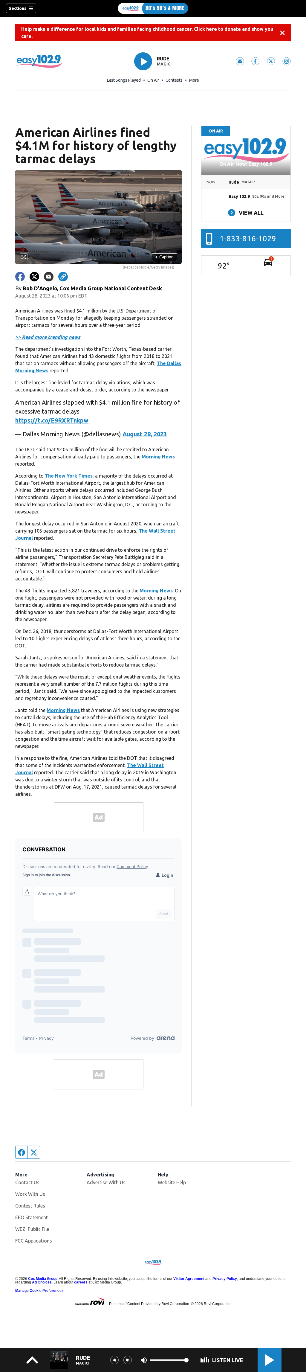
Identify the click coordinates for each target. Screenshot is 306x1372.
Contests (174, 80)
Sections (17, 8)
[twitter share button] (34, 276)
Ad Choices (42, 1282)
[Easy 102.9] (153, 8)
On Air (153, 80)
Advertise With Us (106, 1182)
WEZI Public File (32, 1229)
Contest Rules (30, 1205)
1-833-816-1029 (248, 238)
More (194, 80)
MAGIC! (164, 64)
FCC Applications (33, 1240)
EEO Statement (31, 1217)
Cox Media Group (42, 1279)
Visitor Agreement (188, 1279)
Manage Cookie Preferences (39, 1291)
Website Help (172, 1182)
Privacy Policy (224, 1279)
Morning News (158, 456)
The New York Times (69, 475)
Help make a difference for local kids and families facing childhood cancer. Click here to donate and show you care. (147, 32)
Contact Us (27, 1182)
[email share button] (48, 276)
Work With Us (30, 1194)
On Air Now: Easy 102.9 (245, 164)
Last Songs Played (124, 80)
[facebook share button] (20, 276)
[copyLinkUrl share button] (63, 276)
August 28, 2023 (145, 434)
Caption (164, 256)
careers (81, 1282)
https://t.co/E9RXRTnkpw (51, 420)
